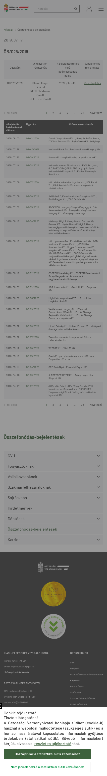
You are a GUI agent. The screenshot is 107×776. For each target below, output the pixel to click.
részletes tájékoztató (52, 743)
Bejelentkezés (89, 8)
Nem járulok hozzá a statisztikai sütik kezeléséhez (47, 767)
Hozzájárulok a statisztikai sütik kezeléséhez (47, 754)
